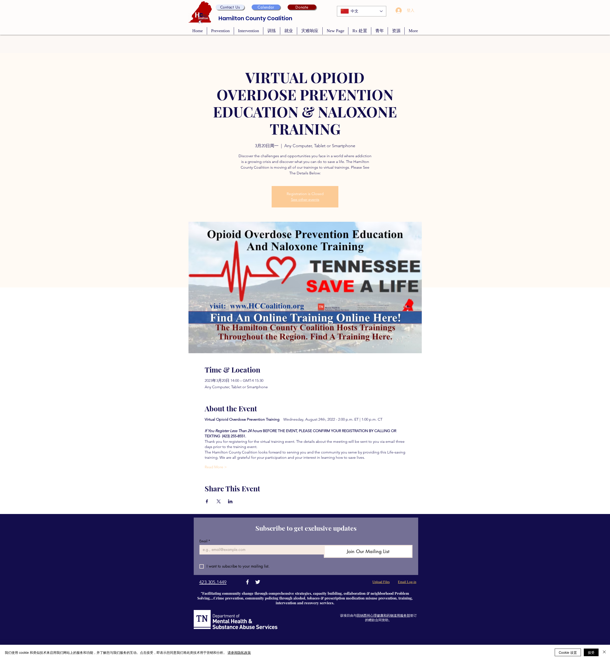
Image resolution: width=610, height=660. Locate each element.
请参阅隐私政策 (239, 652)
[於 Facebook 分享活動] (207, 501)
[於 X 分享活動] (218, 501)
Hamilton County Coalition (255, 18)
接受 (591, 652)
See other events (305, 199)
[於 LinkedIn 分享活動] (230, 501)
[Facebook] (247, 582)
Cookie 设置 (568, 652)
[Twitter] (257, 582)
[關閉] (604, 652)
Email (204, 541)
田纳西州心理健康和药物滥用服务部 (383, 615)
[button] (230, 7)
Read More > (216, 467)
